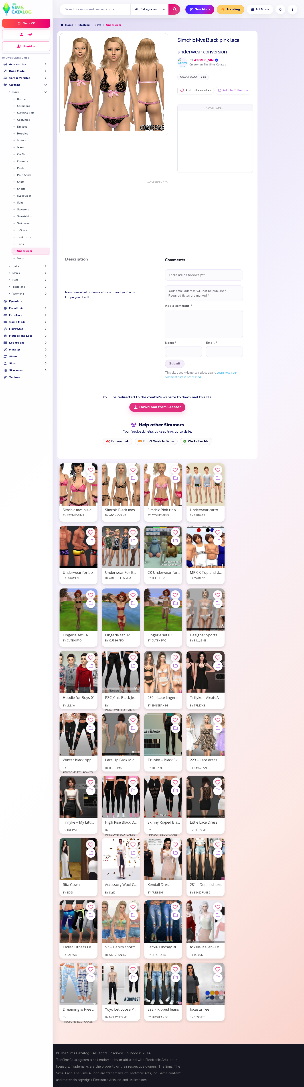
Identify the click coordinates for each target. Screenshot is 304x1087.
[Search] (174, 9)
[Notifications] (280, 9)
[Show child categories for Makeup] (45, 349)
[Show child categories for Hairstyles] (45, 328)
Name (171, 343)
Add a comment (178, 306)
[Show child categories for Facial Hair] (45, 308)
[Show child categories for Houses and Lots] (45, 335)
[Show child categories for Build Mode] (45, 71)
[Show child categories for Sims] (45, 363)
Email (211, 343)
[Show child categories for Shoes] (45, 356)
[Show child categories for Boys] (45, 92)
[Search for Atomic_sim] (182, 62)
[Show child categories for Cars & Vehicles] (45, 77)
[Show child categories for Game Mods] (45, 322)
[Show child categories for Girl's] (45, 266)
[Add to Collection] (90, 478)
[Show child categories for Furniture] (45, 315)
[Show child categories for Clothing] (45, 84)
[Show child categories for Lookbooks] (45, 342)
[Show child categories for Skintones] (45, 370)
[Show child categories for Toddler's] (45, 286)
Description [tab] (76, 259)
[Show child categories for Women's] (45, 293)
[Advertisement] (215, 141)
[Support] (292, 9)
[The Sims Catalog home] (26, 8)
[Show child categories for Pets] (45, 279)
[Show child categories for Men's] (45, 273)
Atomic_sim (204, 60)
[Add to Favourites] (90, 469)
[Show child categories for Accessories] (45, 64)
